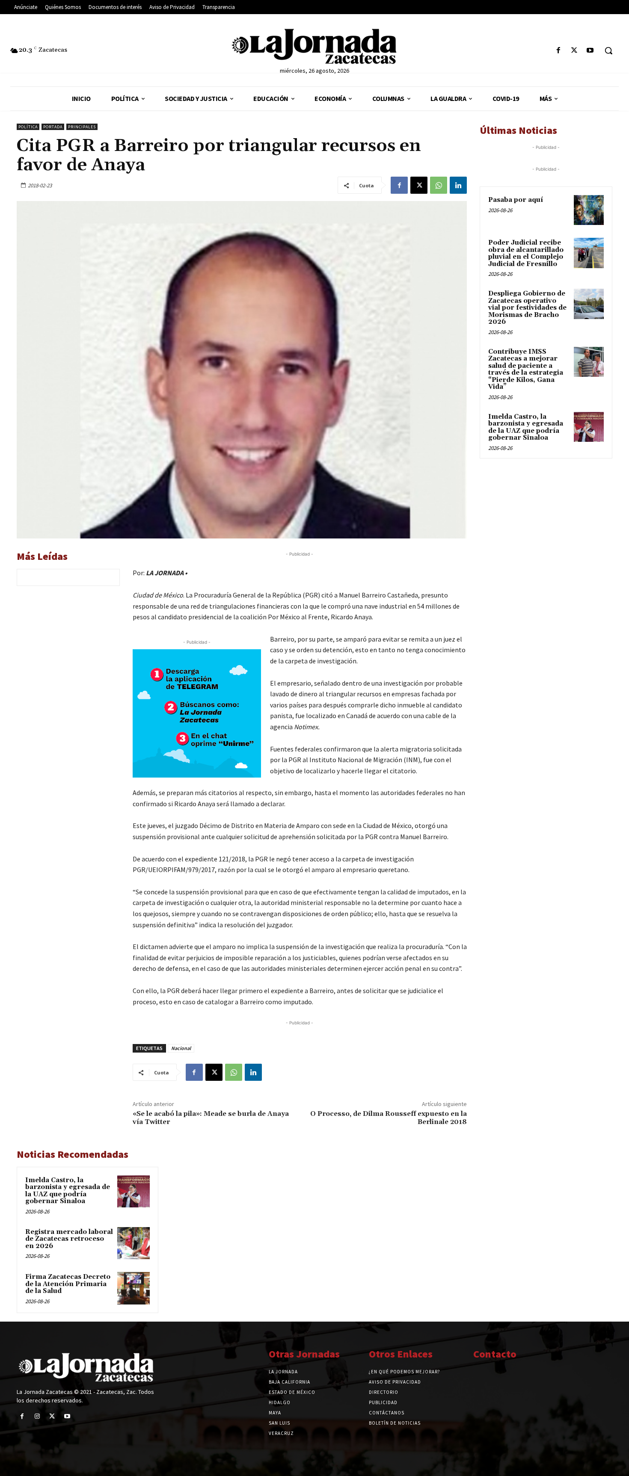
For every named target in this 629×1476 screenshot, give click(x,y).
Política (28, 127)
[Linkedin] (458, 185)
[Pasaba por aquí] (589, 210)
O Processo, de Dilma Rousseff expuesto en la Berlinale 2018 (388, 1117)
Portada (52, 127)
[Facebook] (558, 50)
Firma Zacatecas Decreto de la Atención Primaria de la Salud (67, 1284)
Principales (82, 127)
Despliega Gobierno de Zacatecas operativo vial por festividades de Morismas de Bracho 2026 (527, 308)
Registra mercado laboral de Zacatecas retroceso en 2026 (69, 1239)
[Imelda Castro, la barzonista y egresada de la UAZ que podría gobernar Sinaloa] (133, 1191)
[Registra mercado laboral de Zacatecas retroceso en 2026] (133, 1243)
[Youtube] (590, 50)
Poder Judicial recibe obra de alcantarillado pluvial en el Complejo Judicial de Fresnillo (526, 253)
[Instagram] (37, 1416)
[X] (574, 50)
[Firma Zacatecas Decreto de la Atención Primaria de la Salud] (133, 1288)
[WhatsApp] (438, 185)
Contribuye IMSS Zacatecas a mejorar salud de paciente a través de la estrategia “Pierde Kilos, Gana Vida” (525, 369)
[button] (608, 50)
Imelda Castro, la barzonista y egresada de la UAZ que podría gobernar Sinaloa (67, 1191)
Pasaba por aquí (515, 200)
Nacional (181, 1048)
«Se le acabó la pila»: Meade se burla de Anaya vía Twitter (211, 1117)
